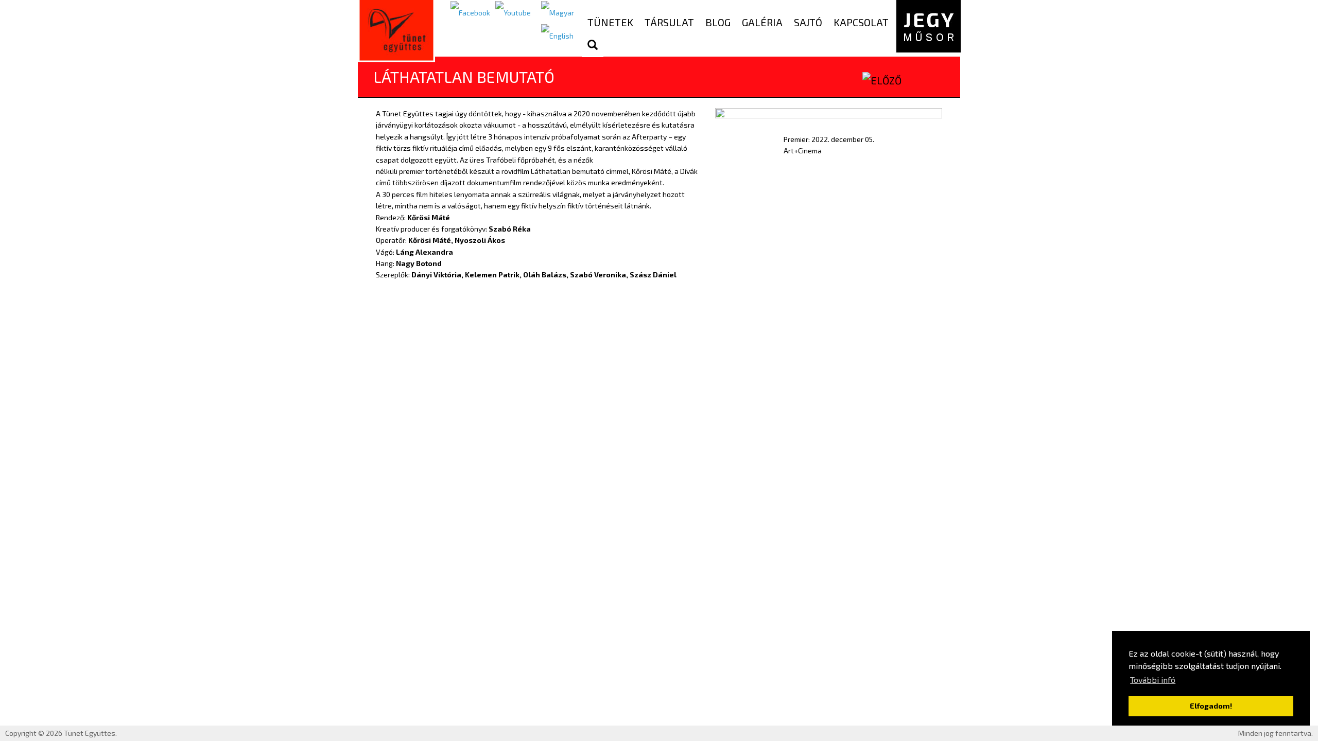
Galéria (762, 22)
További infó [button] (1152, 679)
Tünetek (610, 22)
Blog (718, 22)
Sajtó (808, 22)
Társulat (669, 22)
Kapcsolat (861, 22)
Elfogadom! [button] (1211, 705)
